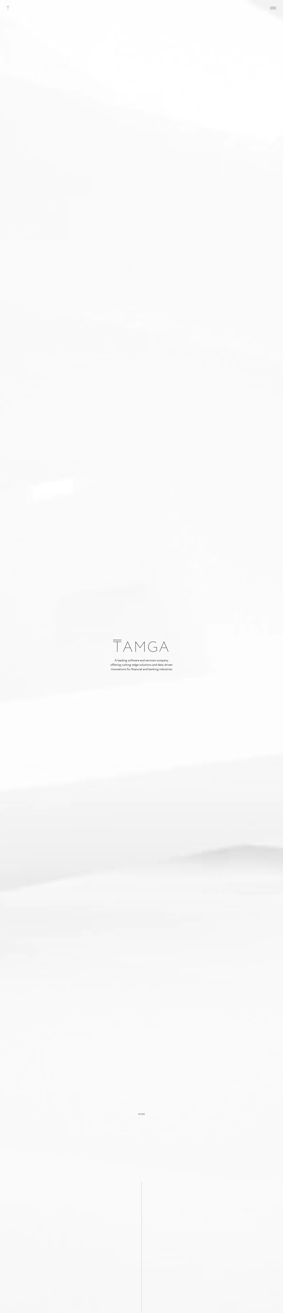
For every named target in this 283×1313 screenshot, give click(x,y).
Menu (273, 8)
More (141, 1114)
